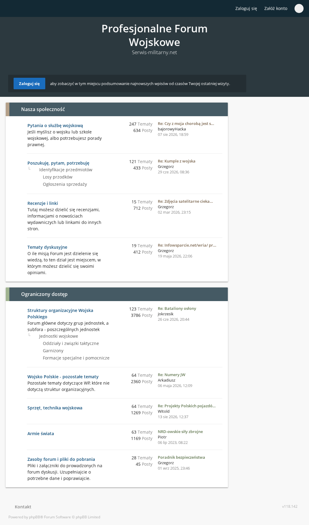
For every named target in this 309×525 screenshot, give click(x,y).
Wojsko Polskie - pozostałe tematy (63, 376)
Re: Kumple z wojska (177, 161)
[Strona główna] (12, 9)
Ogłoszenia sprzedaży (64, 184)
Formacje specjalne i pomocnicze (76, 358)
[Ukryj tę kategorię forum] (220, 109)
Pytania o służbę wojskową (55, 125)
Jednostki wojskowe (58, 336)
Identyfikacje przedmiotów (65, 169)
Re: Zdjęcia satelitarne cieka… (185, 201)
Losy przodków (57, 177)
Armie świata (40, 433)
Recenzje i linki (42, 203)
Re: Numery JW (171, 374)
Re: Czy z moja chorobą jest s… (186, 123)
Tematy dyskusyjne (47, 247)
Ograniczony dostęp (44, 294)
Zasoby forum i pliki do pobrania (61, 459)
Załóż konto (275, 8)
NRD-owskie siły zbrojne (180, 431)
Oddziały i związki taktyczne (70, 343)
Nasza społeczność (43, 109)
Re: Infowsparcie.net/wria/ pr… (187, 245)
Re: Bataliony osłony (177, 308)
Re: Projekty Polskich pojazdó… (187, 406)
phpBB (34, 517)
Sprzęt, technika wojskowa (54, 408)
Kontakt (21, 507)
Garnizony (52, 350)
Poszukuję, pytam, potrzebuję (58, 163)
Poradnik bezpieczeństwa (181, 457)
